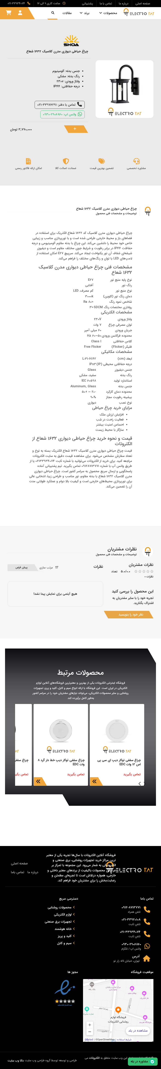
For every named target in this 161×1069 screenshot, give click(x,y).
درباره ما (32, 872)
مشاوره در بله (139, 1061)
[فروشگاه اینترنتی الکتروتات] (139, 12)
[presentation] (144, 784)
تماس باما (17, 872)
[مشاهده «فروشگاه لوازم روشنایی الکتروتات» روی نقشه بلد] (118, 1010)
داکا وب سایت (16, 1061)
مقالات (67, 13)
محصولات (110, 13)
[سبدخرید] (8, 13)
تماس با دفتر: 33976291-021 (56, 104)
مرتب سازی (46, 567)
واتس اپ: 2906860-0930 (59, 114)
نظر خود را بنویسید (131, 614)
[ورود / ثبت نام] (20, 13)
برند (86, 13)
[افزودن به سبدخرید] (78, 129)
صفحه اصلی (19, 863)
